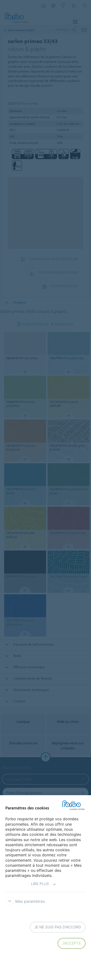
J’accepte (71, 943)
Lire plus (40, 883)
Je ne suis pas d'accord (57, 927)
